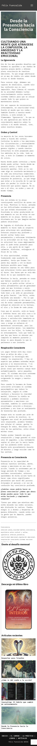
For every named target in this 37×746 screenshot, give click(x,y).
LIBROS (12, 738)
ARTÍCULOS (22, 738)
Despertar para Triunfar (12, 658)
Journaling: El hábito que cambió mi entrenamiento (17, 703)
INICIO (5, 736)
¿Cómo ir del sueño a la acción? (16, 680)
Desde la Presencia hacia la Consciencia (14, 727)
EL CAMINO (15, 736)
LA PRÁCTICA (27, 736)
